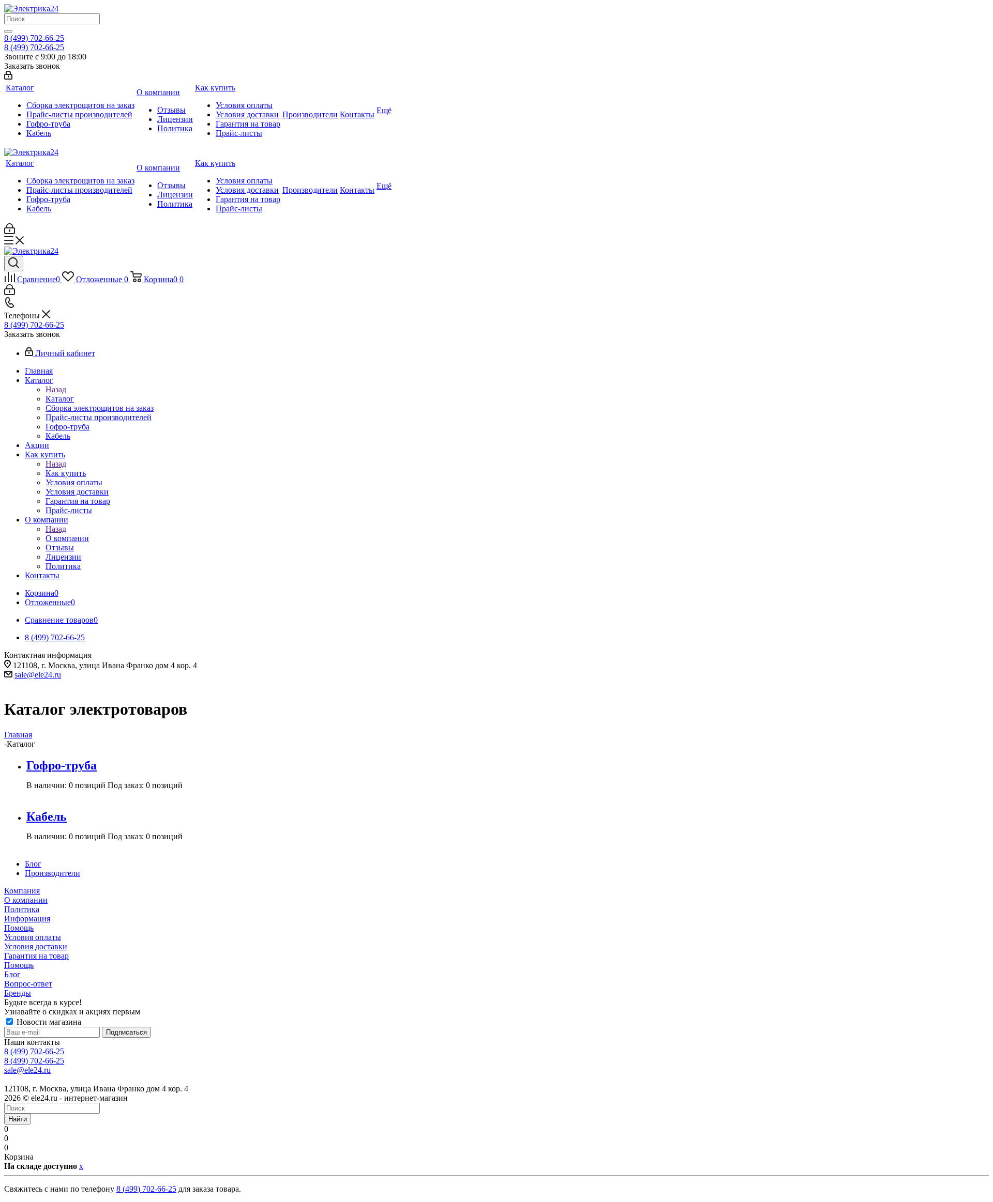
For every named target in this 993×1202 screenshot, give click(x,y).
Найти (17, 1119)
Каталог (60, 398)
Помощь (19, 927)
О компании (67, 538)
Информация (27, 918)
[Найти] (8, 31)
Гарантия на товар (36, 955)
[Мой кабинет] (8, 76)
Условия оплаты (32, 937)
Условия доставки (35, 946)
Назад (56, 389)
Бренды (17, 993)
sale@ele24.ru (37, 674)
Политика (21, 909)
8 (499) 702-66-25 (34, 38)
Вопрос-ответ (28, 983)
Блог (12, 974)
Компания (22, 890)
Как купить (66, 473)
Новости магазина (47, 1022)
